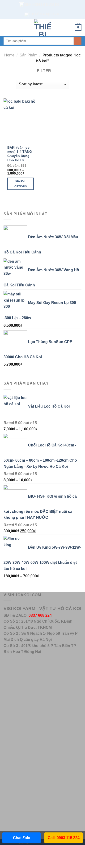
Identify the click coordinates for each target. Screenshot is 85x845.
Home (9, 55)
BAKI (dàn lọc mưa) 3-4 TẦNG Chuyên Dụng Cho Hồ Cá (19, 154)
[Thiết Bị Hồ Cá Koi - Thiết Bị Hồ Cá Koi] (42, 27)
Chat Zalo (21, 838)
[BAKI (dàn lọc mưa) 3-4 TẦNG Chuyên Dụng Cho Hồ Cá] (22, 120)
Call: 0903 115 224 (64, 838)
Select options (20, 183)
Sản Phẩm (28, 55)
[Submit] (77, 41)
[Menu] (6, 27)
